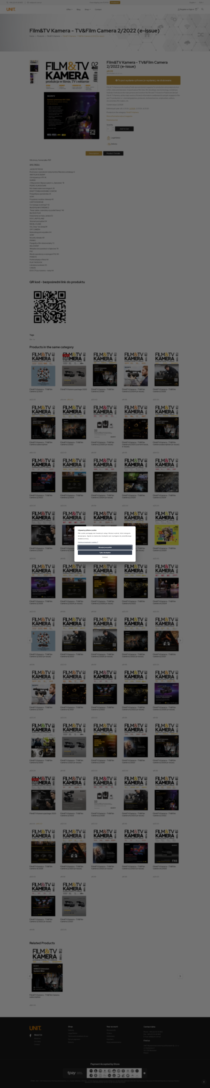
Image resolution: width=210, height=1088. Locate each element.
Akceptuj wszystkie (105, 547)
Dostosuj (105, 557)
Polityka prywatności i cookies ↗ (88, 542)
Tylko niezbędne (105, 552)
